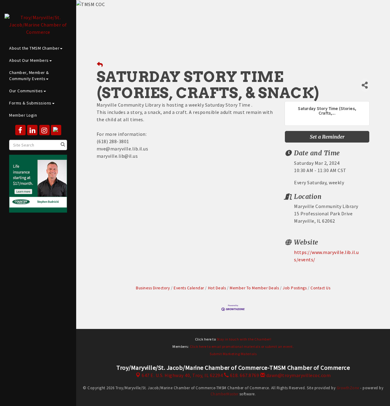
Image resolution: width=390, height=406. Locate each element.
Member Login (23, 115)
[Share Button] (365, 85)
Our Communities (26, 91)
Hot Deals (217, 288)
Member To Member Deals (254, 288)
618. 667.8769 (244, 375)
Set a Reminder (327, 137)
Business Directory (153, 288)
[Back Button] (100, 64)
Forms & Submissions (30, 103)
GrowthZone (348, 387)
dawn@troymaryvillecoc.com (298, 375)
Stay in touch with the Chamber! (244, 339)
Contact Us (320, 288)
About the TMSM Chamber (34, 48)
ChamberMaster (225, 394)
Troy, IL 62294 (182, 375)
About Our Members (29, 60)
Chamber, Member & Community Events (29, 75)
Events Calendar (189, 288)
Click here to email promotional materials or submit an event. (242, 346)
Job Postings (295, 288)
